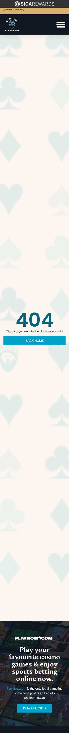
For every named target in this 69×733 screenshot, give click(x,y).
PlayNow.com (16, 688)
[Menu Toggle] (61, 24)
